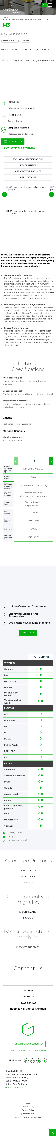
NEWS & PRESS (28, 1003)
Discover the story (28, 947)
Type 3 (13, 1051)
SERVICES (28, 883)
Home (5, 17)
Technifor (24, 1051)
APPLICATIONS (28, 177)
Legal (28, 1103)
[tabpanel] (28, 912)
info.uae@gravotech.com (20, 1087)
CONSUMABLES (28, 871)
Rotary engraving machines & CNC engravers (22, 19)
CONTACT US (15, 141)
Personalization (10, 41)
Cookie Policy (28, 1107)
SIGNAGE (28, 918)
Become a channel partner (28, 1009)
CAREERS (28, 990)
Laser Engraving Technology (28, 1117)
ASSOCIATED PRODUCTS (28, 171)
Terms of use (28, 1114)
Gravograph (39, 1051)
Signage (26, 41)
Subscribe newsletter (26, 1044)
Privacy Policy (28, 1110)
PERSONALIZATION (28, 912)
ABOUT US (28, 997)
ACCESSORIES (28, 877)
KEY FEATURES (28, 165)
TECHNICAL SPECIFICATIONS (28, 159)
